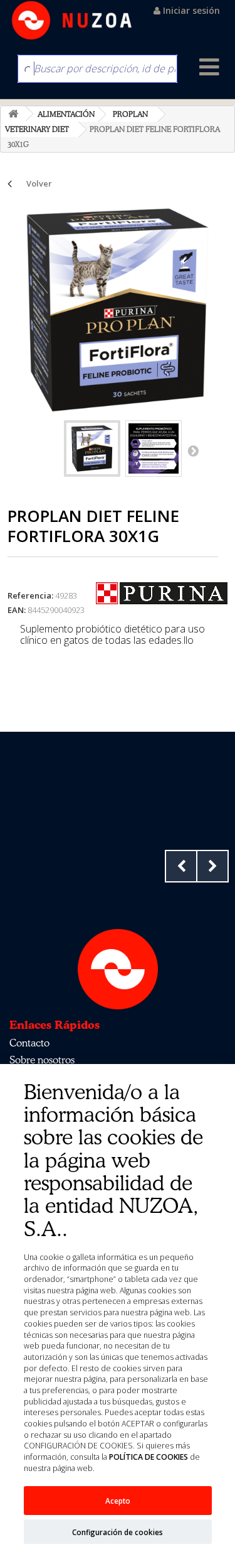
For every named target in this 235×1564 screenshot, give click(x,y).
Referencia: (30, 595)
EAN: (17, 610)
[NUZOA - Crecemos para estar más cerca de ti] (72, 20)
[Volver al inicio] (13, 114)
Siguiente (193, 450)
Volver (39, 183)
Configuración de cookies (117, 1532)
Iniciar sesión (190, 10)
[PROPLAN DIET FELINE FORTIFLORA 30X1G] (92, 448)
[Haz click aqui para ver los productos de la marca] (161, 592)
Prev (181, 866)
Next (212, 866)
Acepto (117, 1501)
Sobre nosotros (42, 1059)
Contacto (29, 1042)
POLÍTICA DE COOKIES (148, 1457)
